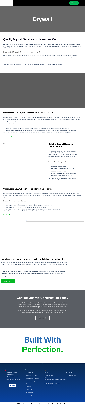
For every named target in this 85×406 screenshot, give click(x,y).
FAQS (56, 2)
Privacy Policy (44, 403)
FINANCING (49, 2)
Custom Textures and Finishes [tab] (55, 64)
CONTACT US (63, 2)
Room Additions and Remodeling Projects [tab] (34, 64)
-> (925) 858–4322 (48, 375)
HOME (15, 2)
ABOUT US (21, 2)
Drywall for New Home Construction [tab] (12, 64)
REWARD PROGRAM (40, 2)
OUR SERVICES (29, 2)
